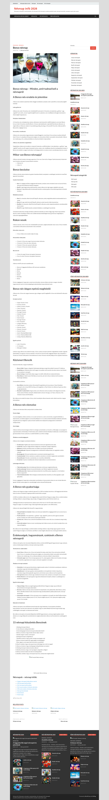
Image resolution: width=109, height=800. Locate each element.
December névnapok (76, 85)
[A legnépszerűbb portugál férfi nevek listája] (75, 425)
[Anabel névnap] (75, 157)
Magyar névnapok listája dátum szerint (27, 681)
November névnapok (76, 82)
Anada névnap (84, 132)
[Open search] (95, 16)
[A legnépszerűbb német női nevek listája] (75, 465)
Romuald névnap (85, 304)
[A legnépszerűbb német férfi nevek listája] (75, 473)
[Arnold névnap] (75, 321)
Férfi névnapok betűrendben (24, 685)
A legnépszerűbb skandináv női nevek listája (88, 482)
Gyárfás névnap (85, 313)
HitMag (94, 796)
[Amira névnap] (75, 267)
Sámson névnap (36, 711)
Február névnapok (75, 60)
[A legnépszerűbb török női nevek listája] (75, 400)
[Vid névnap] (75, 354)
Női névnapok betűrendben (24, 683)
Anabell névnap (85, 149)
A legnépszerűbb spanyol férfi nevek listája (87, 392)
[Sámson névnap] (39, 708)
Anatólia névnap (74, 102)
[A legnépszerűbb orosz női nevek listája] (75, 432)
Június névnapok (75, 70)
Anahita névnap (85, 124)
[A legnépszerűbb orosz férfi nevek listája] (75, 440)
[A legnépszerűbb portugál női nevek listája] (75, 416)
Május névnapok (75, 67)
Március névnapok (76, 62)
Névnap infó (74, 181)
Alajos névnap (55, 711)
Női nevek (73, 186)
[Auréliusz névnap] (75, 337)
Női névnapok (40, 3)
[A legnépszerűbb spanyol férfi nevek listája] (75, 392)
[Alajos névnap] (58, 708)
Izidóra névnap (85, 375)
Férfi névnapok (47, 3)
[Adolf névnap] (75, 329)
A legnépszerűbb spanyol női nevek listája (87, 384)
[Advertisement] (54, 31)
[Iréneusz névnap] (21, 708)
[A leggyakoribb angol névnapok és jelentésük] (75, 94)
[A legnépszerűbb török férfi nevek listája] (75, 408)
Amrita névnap (85, 165)
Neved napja (20, 694)
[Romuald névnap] (75, 304)
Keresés (72, 45)
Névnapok (34, 3)
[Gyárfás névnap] (75, 313)
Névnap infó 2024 (25, 50)
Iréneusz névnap (17, 711)
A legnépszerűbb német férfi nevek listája (87, 474)
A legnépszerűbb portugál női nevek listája (87, 417)
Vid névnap (84, 354)
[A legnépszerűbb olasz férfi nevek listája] (75, 457)
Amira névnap (84, 267)
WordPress (87, 796)
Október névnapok (76, 80)
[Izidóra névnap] (75, 375)
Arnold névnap (85, 321)
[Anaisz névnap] (75, 116)
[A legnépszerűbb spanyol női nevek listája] (75, 383)
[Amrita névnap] (75, 165)
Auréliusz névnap (85, 337)
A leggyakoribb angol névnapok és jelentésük (87, 94)
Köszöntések (20, 692)
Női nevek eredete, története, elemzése (27, 689)
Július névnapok (75, 72)
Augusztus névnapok (76, 75)
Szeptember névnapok (77, 77)
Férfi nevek (15, 45)
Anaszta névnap (85, 108)
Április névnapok (75, 65)
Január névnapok (75, 57)
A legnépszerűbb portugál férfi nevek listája (87, 425)
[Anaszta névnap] (75, 108)
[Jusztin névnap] (75, 346)
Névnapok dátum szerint (25, 3)
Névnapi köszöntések (22, 691)
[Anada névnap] (75, 132)
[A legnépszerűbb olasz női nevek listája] (75, 448)
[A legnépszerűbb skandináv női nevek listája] (75, 481)
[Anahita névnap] (75, 124)
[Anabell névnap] (75, 149)
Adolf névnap (84, 329)
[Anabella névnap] (75, 141)
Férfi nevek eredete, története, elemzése (27, 687)
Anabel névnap (85, 157)
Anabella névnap (85, 141)
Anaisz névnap (84, 116)
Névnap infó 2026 (25, 8)
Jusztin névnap (85, 346)
